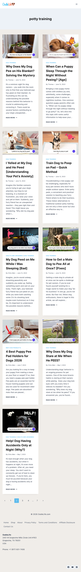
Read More (11, 117)
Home (6, 522)
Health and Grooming (14, 255)
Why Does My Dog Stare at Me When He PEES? (59, 356)
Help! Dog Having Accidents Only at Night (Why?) (19, 445)
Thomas (11, 80)
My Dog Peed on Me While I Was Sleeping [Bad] (20, 264)
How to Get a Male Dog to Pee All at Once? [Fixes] (59, 264)
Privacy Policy (30, 522)
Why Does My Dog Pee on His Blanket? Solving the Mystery (20, 71)
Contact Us (8, 526)
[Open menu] (76, 4)
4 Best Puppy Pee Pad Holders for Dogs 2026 (18, 356)
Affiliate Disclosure (67, 522)
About (19, 522)
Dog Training (11, 62)
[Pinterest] (76, 567)
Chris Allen (11, 273)
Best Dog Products (13, 348)
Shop (13, 522)
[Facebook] (68, 567)
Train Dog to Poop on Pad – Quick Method (59, 167)
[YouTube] (72, 567)
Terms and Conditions (47, 522)
